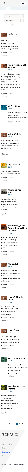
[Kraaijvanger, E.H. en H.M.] (4, 66)
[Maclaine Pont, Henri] (4, 191)
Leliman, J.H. (14, 134)
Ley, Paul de (14, 164)
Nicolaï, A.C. (14, 330)
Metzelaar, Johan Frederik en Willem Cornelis (17, 228)
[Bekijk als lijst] (15, 24)
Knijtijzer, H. (14, 34)
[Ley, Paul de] (4, 165)
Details (12, 52)
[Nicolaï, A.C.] (4, 331)
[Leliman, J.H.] (4, 135)
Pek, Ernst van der (17, 358)
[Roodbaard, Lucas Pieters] (4, 387)
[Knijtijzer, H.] (4, 35)
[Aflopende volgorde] (22, 16)
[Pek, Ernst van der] (4, 359)
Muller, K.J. (13, 264)
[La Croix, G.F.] (4, 107)
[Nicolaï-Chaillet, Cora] (4, 298)
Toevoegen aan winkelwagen (5, 54)
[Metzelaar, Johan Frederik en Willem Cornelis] (4, 226)
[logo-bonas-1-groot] (7, 2)
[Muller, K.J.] (4, 265)
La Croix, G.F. (14, 106)
